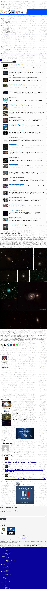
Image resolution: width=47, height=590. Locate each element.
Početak (4, 17)
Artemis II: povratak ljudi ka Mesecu (15, 90)
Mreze (6, 56)
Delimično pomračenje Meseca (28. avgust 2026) (16, 64)
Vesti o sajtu (7, 22)
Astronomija (5, 40)
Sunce (6, 42)
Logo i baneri (8, 21)
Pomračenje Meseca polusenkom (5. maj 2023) (16, 130)
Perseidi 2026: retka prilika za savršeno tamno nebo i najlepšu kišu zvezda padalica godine (23, 77)
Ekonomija (7, 36)
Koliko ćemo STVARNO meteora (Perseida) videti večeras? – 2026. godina (24, 470)
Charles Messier (14, 413)
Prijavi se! (3, 519)
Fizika (3, 46)
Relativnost (7, 49)
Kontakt (4, 1)
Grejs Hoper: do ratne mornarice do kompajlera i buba (17, 197)
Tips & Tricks (7, 57)
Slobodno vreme (8, 28)
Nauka (3, 33)
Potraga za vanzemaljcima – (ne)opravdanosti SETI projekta (23, 419)
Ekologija (7, 35)
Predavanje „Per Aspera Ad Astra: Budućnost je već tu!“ (18, 104)
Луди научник (5, 360)
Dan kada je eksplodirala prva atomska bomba (16, 204)
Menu (1, 60)
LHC (5, 48)
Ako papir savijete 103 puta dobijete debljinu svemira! (22, 407)
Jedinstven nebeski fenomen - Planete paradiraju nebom (17, 110)
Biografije (7, 39)
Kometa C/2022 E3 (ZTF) (13, 144)
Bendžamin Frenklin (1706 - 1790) (14, 157)
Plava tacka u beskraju (15, 425)
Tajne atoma (7, 50)
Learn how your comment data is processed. (25, 397)
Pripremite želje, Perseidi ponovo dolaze (15, 117)
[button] (17, 259)
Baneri (3, 5)
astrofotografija (5, 354)
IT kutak (23, 538)
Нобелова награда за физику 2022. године (15, 137)
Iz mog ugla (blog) (11, 29)
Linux (6, 55)
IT (2, 53)
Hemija (4, 52)
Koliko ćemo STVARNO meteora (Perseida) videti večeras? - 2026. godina (20, 70)
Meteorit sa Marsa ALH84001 (13, 164)
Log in (3, 7)
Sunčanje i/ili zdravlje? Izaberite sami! (15, 217)
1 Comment (29, 235)
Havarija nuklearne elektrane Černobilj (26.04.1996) (17, 84)
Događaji (7, 26)
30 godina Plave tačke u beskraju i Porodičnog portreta (17, 210)
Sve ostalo (9, 32)
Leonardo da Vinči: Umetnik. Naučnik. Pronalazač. (17, 224)
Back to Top (34, 545)
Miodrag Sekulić (3, 235)
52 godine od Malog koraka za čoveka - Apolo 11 (16, 177)
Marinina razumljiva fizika (23, 537)
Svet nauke (2, 540)
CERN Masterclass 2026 (12, 97)
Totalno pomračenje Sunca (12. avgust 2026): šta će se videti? (25, 479)
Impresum (4, 4)
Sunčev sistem (8, 43)
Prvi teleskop (11, 170)
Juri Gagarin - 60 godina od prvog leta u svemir (16, 184)
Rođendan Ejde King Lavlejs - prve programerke (16, 190)
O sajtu (3, 3)
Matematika (7, 38)
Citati (8, 31)
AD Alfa (23, 535)
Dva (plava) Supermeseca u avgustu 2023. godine (16, 124)
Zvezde (6, 45)
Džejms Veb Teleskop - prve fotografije (15, 150)
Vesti (3, 25)
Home (1, 231)
